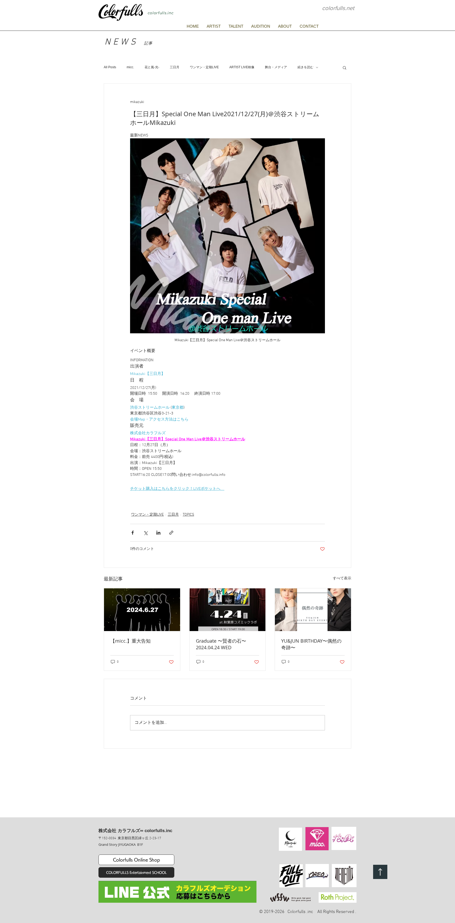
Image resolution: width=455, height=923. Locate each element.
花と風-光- (152, 67)
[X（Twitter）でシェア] (145, 532)
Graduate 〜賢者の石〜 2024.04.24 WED (223, 644)
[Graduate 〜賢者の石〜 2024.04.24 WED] (228, 609)
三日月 (174, 67)
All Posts (110, 67)
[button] (344, 67)
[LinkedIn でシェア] (158, 532)
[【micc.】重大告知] (142, 609)
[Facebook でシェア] (132, 532)
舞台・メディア (276, 67)
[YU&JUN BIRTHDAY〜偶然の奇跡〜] (313, 609)
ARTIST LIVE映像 (241, 67)
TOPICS (188, 514)
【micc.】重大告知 (130, 641)
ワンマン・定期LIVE (204, 67)
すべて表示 (342, 578)
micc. (130, 67)
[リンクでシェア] (171, 532)
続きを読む (305, 67)
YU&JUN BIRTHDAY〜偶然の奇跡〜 (311, 644)
